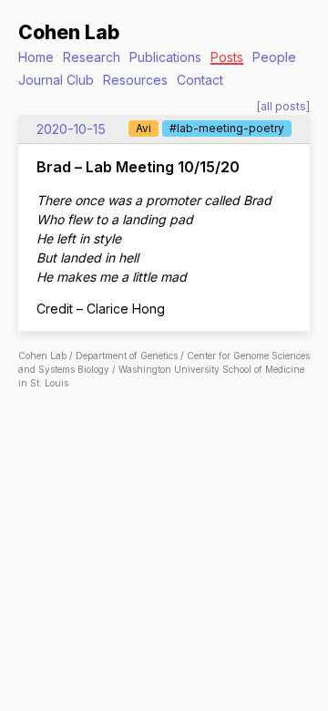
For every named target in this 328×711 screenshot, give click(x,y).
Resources (135, 80)
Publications (165, 57)
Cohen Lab (68, 32)
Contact (200, 80)
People (274, 57)
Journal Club (56, 80)
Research (91, 57)
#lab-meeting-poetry (226, 128)
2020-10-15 (71, 129)
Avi (143, 128)
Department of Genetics (127, 355)
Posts (226, 57)
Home (36, 57)
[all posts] (283, 106)
